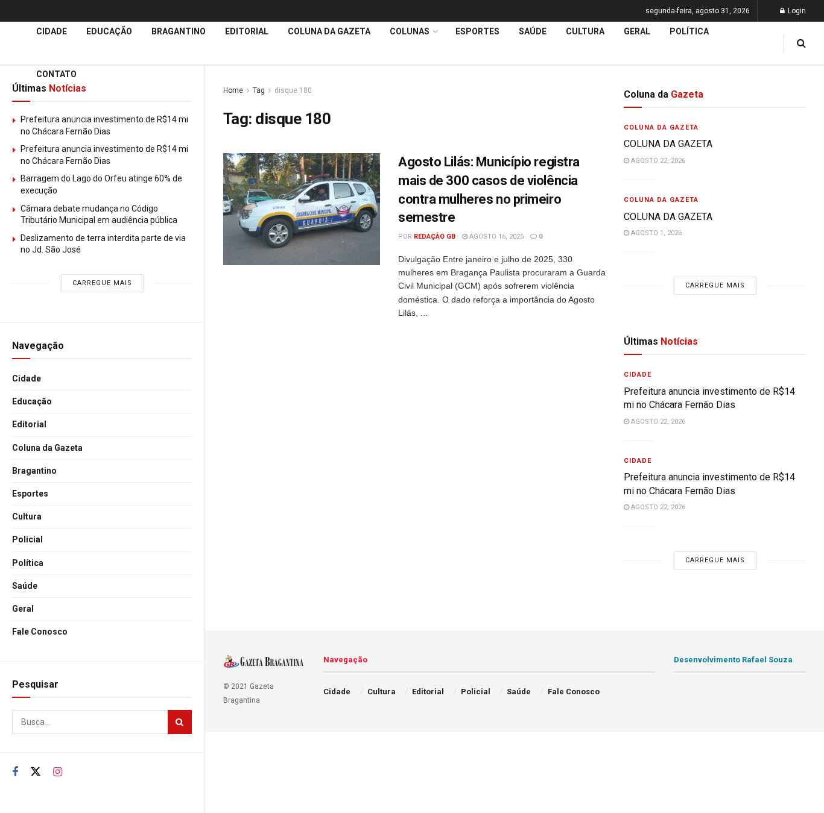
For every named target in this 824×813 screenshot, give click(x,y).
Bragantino (34, 471)
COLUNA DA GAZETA (668, 143)
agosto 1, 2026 (655, 233)
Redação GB (434, 236)
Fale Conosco (40, 631)
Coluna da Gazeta (47, 448)
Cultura (27, 516)
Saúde (24, 586)
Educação (32, 401)
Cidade (26, 378)
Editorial (29, 424)
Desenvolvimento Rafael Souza (733, 659)
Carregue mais (102, 283)
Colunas (409, 31)
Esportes (30, 493)
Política (27, 563)
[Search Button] (180, 722)
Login (796, 11)
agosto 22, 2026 (657, 161)
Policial (27, 539)
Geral (23, 609)
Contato (56, 74)
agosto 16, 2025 (495, 236)
